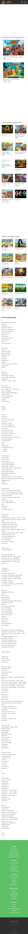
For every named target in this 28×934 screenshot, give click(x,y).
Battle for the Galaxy (6, 353)
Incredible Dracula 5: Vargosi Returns (9, 526)
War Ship (3, 805)
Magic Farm (4, 590)
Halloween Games (14, 894)
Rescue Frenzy (5, 673)
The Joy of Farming (6, 758)
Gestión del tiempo (7, 59)
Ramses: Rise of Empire (7, 672)
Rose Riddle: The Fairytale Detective (9, 708)
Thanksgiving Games (14, 912)
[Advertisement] (14, 20)
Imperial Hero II (18, 169)
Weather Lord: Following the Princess (9, 817)
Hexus (3, 504)
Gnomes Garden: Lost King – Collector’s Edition (11, 468)
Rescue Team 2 (5, 689)
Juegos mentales (14, 867)
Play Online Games (14, 863)
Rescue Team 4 (5, 692)
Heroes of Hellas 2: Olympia (7, 500)
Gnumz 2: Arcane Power (7, 469)
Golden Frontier (5, 475)
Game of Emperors (6, 456)
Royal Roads (4, 716)
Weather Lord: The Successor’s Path (9, 812)
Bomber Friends (5, 365)
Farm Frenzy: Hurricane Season (8, 433)
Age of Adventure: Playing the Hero (9, 322)
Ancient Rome (5, 334)
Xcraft (3, 833)
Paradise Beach (5, 656)
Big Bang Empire (5, 360)
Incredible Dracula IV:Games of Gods (9, 524)
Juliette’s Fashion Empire (7, 549)
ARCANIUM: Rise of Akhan (7, 338)
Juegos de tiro (14, 849)
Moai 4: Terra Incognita (6, 609)
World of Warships (5, 828)
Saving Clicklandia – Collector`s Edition (10, 727)
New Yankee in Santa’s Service (8, 647)
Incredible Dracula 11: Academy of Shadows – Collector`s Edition (14, 520)
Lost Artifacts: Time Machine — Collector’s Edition (12, 583)
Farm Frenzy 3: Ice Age (6, 423)
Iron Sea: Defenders (6, 539)
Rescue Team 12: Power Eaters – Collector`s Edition (13, 680)
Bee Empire (4, 356)
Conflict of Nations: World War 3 (8, 377)
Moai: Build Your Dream (7, 614)
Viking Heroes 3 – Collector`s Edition (9, 792)
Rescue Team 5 (5, 694)
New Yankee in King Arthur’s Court (9, 640)
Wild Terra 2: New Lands (7, 821)
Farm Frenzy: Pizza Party (7, 435)
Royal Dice (4, 715)
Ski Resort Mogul (5, 730)
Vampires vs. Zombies (6, 779)
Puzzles (14, 882)
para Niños (14, 898)
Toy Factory (4, 764)
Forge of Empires (5, 445)
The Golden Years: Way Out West (9, 754)
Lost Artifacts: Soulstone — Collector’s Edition (11, 578)
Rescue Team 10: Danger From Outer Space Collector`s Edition (13, 678)
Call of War (4, 372)
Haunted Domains (5, 488)
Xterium (3, 834)
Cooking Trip (4, 379)
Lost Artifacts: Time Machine (8, 582)
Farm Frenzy (4, 248)
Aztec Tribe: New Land (6, 343)
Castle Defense (5, 374)
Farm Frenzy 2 (5, 263)
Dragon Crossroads (6, 401)
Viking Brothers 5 (5, 788)
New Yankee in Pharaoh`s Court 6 (9, 645)
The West (4, 759)
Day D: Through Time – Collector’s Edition (10, 389)
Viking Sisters (4, 797)
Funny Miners (5, 293)
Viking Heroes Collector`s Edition (8, 795)
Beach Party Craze (5, 355)
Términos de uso (14, 923)
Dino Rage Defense (6, 397)
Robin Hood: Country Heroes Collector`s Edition (12, 703)
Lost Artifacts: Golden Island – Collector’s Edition (12, 575)
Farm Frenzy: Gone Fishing (7, 432)
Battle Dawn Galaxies (6, 351)
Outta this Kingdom (6, 652)
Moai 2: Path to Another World (8, 606)
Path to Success (5, 658)
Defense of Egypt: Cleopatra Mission (9, 392)
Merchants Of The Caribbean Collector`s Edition (6, 166)
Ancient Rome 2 (5, 336)
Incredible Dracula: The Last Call (8, 534)
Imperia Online (5, 514)
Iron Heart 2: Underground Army (8, 536)
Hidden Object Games (14, 855)
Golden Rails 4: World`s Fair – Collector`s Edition (12, 476)
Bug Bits (3, 367)
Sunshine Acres (5, 744)
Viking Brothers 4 (5, 786)
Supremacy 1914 (5, 183)
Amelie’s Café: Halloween (7, 327)
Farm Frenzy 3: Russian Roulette (8, 426)
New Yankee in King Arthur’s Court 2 (9, 641)
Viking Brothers (5, 781)
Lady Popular (4, 568)
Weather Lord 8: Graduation (7, 816)
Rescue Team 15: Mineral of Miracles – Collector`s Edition (14, 683)
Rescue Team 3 (5, 690)
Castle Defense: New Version (8, 375)
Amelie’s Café (4, 326)
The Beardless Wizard (6, 752)
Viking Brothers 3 (5, 785)
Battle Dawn (18, 199)
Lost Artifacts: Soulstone (7, 580)
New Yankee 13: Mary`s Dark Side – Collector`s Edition (13, 631)
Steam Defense (5, 739)
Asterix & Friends (5, 339)
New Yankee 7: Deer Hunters (19, 184)
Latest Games (14, 892)
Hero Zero (4, 499)
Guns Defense (5, 483)
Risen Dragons (5, 699)
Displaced (4, 399)
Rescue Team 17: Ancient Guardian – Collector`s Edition (11, 80)
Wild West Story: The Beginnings (8, 823)
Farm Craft (4, 414)
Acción (14, 865)
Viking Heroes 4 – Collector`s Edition (9, 793)
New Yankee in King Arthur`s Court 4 (9, 636)
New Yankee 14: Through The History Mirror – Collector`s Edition (14, 634)
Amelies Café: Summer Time (8, 331)
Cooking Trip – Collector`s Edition (9, 380)
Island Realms (4, 543)
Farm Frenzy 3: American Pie (7, 278)
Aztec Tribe (4, 341)
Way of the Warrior (19, 277)
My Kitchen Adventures (6, 623)
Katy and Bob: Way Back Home (8, 554)
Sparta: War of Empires (6, 734)
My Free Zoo (4, 621)
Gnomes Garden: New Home (8, 462)
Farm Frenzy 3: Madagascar (7, 425)
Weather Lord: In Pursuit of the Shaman (10, 819)
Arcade (14, 896)
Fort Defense (4, 449)
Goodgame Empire (19, 248)
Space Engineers (5, 732)
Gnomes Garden (5, 457)
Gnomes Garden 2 (5, 459)
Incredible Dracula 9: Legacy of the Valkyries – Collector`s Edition (14, 530)
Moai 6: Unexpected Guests (7, 613)
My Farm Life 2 (5, 618)
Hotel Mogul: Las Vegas (7, 509)
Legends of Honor (5, 569)
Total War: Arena (5, 761)
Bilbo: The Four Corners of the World (9, 363)
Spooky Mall (4, 735)
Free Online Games (14, 877)
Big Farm (17, 263)
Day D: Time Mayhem (6, 391)
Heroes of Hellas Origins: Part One (9, 502)
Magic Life (4, 593)
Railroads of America (6, 668)
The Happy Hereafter (6, 756)
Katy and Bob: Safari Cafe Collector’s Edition (11, 559)
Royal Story (4, 720)
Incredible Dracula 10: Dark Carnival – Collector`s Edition (13, 517)
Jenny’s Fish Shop (5, 548)
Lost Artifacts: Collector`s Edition (8, 573)
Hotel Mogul (4, 507)
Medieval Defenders (6, 599)
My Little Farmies (5, 625)
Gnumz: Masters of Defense (8, 471)
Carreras (14, 879)
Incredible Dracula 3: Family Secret (9, 522)
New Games (14, 869)
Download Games (14, 853)
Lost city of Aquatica (6, 585)
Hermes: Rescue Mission (7, 495)
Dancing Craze (5, 385)
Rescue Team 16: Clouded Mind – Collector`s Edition (13, 685)
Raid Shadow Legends (6, 666)
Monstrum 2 (4, 616)
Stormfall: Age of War (6, 740)
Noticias (14, 931)
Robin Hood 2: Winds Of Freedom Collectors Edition (12, 701)
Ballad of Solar (5, 348)
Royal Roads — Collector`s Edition (9, 718)
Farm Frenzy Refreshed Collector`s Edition (20, 152)
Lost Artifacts (4, 571)
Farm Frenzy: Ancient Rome (7, 430)
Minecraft (17, 307)
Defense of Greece (6, 394)
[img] (25, 2)
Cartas (14, 904)
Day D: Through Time (6, 387)
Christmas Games (14, 870)
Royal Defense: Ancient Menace (8, 711)
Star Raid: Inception (6, 737)
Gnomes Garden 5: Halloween (8, 464)
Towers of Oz (4, 763)
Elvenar (3, 406)
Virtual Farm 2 (4, 800)
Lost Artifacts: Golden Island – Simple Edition (11, 576)
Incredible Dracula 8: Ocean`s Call (9, 527)
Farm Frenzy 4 (5, 428)
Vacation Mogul (5, 778)
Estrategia (4, 136)
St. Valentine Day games (14, 908)
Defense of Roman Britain (7, 396)
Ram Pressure (5, 670)
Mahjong (14, 881)
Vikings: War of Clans (6, 799)
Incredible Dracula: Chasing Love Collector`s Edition (12, 532)
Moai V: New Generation (7, 611)
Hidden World (4, 506)
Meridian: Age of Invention (7, 602)
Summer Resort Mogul (6, 742)
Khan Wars (4, 563)
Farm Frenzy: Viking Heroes (7, 439)
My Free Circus (5, 620)
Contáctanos (14, 929)
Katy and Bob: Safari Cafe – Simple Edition (10, 561)
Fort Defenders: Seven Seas (7, 447)
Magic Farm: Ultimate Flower (8, 592)
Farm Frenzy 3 (5, 421)
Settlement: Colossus (6, 728)
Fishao (3, 444)
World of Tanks (5, 826)
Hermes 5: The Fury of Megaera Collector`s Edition (12, 493)
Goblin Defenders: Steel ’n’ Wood (8, 473)
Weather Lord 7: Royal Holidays (8, 814)
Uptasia (3, 773)
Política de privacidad (14, 925)
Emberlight (4, 134)
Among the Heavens (6, 333)
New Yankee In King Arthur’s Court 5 (9, 643)
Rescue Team (4, 675)
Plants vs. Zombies (6, 660)
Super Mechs (4, 746)
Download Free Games (14, 857)
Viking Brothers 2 (5, 783)
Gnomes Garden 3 (5, 461)
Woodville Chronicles (19, 293)
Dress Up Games (14, 851)
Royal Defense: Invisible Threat (8, 713)
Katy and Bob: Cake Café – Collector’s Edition (11, 556)
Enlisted (3, 409)
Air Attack (4, 324)
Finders (3, 442)
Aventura (17, 279)
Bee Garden (4, 358)
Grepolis (3, 482)
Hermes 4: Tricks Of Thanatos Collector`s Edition (12, 492)
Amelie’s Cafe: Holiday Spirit (7, 308)
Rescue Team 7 (5, 697)
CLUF (14, 927)
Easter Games (14, 884)
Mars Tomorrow (5, 595)
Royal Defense (5, 710)
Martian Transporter (6, 597)
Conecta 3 (17, 294)
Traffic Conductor (5, 766)
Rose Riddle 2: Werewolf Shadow (8, 706)
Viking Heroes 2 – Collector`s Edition (9, 790)
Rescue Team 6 (5, 696)
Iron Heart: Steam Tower (7, 538)
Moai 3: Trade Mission (6, 607)
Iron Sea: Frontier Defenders (8, 541)
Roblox (3, 704)
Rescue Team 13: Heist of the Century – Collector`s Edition (14, 682)
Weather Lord (4, 809)
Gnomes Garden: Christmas (7, 466)
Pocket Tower (5, 662)
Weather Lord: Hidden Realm (8, 810)
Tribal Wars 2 (4, 768)
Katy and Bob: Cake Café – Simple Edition (7, 200)
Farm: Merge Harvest (6, 440)
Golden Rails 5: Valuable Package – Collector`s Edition (13, 57)
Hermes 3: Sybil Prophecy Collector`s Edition (6, 153)
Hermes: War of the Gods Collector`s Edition (11, 497)
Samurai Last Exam (6, 725)
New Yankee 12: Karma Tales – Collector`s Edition (12, 630)
